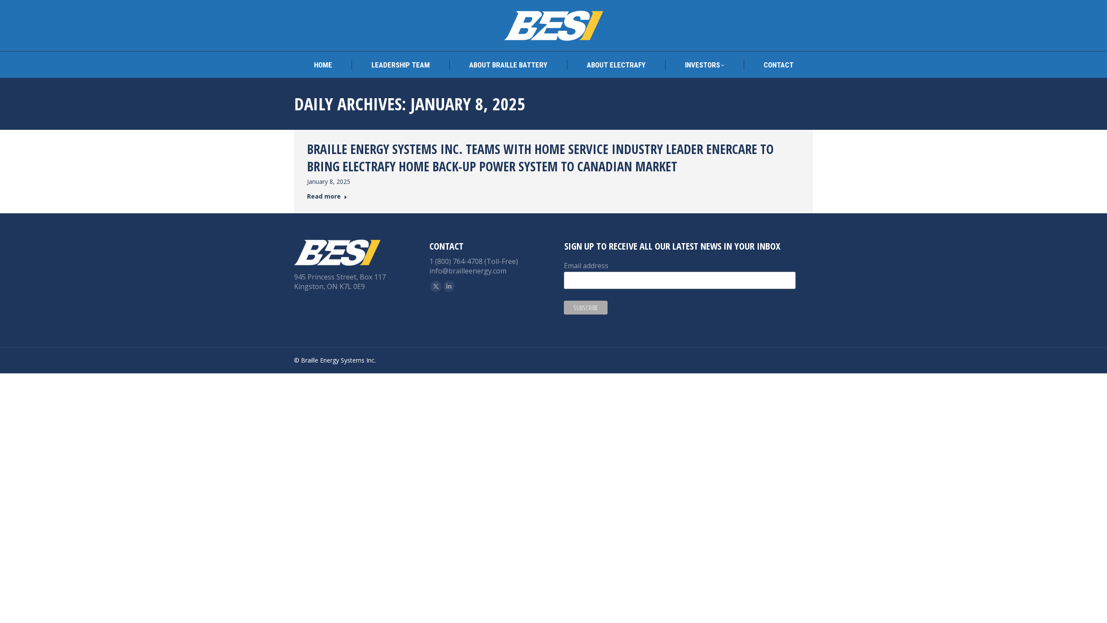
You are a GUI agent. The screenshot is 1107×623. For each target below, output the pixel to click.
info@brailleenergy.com (467, 271)
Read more (324, 196)
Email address (586, 265)
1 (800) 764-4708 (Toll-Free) (473, 261)
